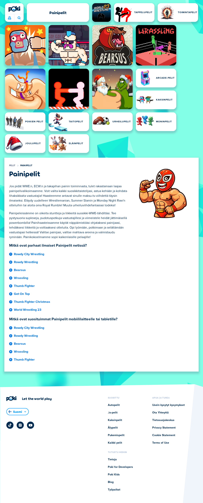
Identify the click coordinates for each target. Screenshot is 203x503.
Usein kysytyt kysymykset (168, 405)
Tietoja (112, 459)
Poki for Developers (120, 467)
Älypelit (113, 427)
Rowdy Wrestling (26, 262)
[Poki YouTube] (30, 425)
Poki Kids (114, 474)
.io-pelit (113, 412)
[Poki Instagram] (20, 425)
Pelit (12, 165)
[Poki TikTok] (9, 425)
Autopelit (114, 405)
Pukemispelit (116, 435)
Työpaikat (114, 489)
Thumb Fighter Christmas (32, 301)
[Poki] (14, 9)
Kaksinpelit (115, 420)
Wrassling (21, 278)
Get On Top (22, 293)
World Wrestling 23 (27, 309)
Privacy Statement (164, 427)
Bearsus (20, 270)
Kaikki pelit (115, 442)
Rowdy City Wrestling (29, 254)
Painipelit (26, 165)
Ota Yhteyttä (160, 412)
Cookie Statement (163, 435)
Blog (111, 482)
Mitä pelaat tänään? (19, 18)
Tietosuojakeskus (163, 420)
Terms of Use (160, 442)
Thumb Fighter (24, 286)
